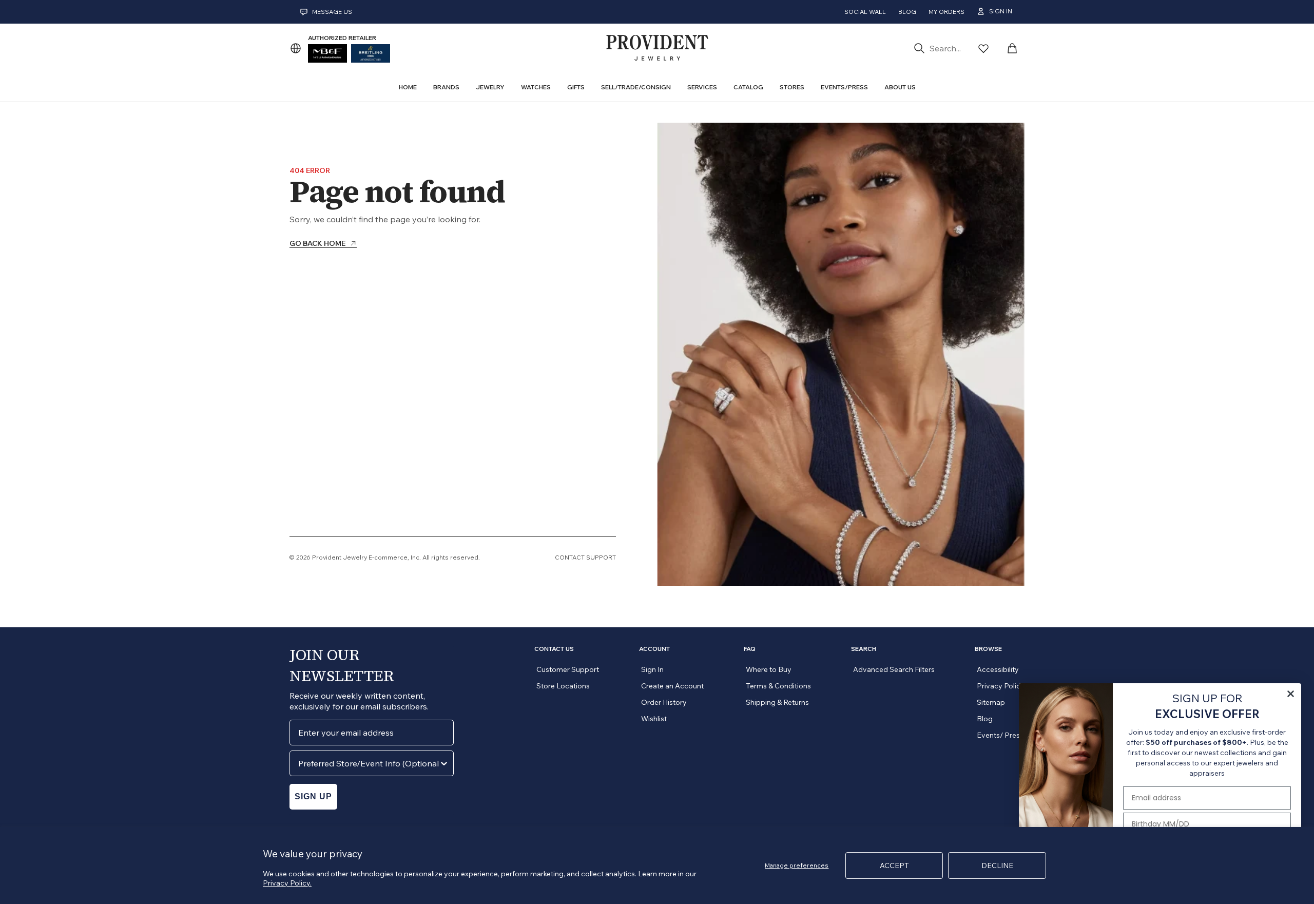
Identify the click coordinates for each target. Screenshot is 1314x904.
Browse (988, 649)
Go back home (317, 244)
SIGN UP (313, 796)
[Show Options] (444, 763)
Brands (446, 87)
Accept (894, 865)
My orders (946, 11)
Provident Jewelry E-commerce (360, 557)
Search (863, 649)
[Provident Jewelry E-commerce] (657, 48)
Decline (997, 865)
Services (702, 87)
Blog (907, 11)
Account (654, 649)
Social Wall (865, 11)
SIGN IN (1000, 11)
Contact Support (585, 557)
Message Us (332, 11)
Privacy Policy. (287, 883)
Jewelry (490, 87)
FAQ (750, 649)
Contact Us (554, 649)
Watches (536, 87)
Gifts (576, 87)
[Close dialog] (1290, 693)
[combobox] (368, 763)
